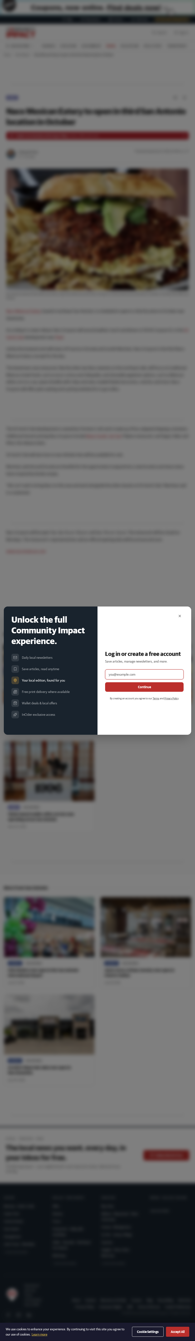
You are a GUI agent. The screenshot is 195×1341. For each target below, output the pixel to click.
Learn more (39, 1334)
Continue (144, 687)
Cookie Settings (148, 1332)
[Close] (180, 616)
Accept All (178, 1332)
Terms (156, 698)
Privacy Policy (171, 698)
